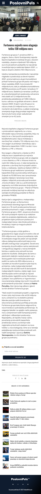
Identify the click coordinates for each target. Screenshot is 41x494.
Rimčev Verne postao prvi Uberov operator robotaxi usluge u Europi (23, 394)
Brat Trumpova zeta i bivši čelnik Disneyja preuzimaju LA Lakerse (23, 426)
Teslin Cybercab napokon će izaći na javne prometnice (23, 402)
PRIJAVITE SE (20, 357)
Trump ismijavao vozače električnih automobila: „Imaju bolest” (21, 450)
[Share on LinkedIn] (22, 378)
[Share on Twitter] (18, 378)
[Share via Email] (25, 378)
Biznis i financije (20, 35)
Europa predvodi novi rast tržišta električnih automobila (23, 434)
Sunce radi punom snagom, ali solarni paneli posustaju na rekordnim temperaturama (24, 458)
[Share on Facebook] (15, 378)
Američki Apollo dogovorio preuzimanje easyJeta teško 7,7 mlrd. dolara (22, 418)
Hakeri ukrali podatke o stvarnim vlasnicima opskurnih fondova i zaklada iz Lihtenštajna (23, 442)
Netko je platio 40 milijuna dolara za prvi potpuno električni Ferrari (22, 410)
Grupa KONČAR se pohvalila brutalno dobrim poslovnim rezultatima (24, 466)
